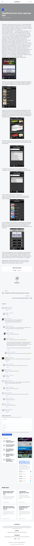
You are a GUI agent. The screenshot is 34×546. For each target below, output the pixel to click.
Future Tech (19, 536)
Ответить (7, 310)
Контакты (15, 542)
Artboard (21, 532)
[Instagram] (18, 538)
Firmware (11, 532)
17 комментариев (8, 17)
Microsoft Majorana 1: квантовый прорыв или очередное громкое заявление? (10, 450)
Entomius (17, 282)
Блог (13, 542)
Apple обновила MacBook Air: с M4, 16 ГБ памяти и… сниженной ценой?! (10, 445)
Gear (16, 536)
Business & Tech (27, 536)
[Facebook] (15, 538)
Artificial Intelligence (7, 536)
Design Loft (24, 532)
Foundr (18, 532)
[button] (2, 2)
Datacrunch (15, 532)
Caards (9, 532)
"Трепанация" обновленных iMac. (24, 492)
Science (23, 536)
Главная (10, 542)
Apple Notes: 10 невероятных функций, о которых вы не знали (10, 441)
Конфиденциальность (21, 542)
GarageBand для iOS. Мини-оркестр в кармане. (24, 508)
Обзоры (5, 9)
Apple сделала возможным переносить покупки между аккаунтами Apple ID (10, 460)
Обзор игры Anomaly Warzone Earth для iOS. (8, 493)
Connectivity (13, 536)
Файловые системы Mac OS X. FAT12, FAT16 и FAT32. (9, 508)
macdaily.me (17, 1)
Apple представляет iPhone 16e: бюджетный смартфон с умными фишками (10, 455)
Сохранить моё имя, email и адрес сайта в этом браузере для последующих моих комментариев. (16, 432)
